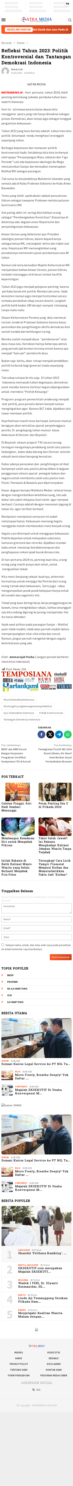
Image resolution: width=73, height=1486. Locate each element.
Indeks (18, 1352)
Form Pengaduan (19, 1375)
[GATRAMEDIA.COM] (36, 19)
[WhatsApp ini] (68, 734)
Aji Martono (15, 1002)
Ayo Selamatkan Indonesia (19, 713)
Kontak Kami (54, 1369)
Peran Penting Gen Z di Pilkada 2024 (53, 805)
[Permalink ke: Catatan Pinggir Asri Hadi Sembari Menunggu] (18, 792)
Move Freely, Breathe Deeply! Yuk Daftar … (42, 1076)
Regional (23, 1280)
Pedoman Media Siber (53, 1375)
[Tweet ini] (50, 734)
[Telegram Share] (59, 734)
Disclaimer (54, 1364)
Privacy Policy (19, 1364)
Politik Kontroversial (51, 713)
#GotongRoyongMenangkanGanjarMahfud (28, 706)
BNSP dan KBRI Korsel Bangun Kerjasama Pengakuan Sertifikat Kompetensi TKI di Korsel (16, 753)
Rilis (17, 1071)
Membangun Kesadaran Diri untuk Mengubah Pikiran (17, 842)
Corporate (21, 1086)
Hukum (5, 1061)
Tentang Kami (18, 1369)
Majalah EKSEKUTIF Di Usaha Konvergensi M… (38, 1091)
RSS (38, 1389)
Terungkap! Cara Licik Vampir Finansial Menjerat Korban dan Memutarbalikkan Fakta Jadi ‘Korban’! (55, 868)
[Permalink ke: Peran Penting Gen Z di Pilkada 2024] (55, 792)
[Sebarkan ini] (41, 734)
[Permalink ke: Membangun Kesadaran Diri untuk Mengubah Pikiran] (18, 826)
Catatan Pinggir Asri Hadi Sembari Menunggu (16, 807)
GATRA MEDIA (36, 84)
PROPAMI (12, 982)
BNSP (10, 975)
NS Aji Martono (17, 988)
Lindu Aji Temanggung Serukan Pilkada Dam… (43, 1300)
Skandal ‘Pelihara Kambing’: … (42, 1253)
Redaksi (54, 1358)
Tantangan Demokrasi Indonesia (22, 719)
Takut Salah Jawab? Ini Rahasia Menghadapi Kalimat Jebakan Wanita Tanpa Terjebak (55, 846)
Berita (22, 1265)
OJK (9, 995)
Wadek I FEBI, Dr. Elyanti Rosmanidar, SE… (38, 1285)
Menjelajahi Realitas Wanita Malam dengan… (40, 1315)
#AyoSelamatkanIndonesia (19, 699)
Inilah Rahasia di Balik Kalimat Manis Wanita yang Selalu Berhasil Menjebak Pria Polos (16, 868)
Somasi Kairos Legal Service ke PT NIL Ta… (35, 1064)
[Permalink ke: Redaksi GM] (5, 71)
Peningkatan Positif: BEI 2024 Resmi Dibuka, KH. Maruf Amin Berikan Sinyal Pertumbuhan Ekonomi (55, 753)
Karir (18, 1358)
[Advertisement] (36, 1448)
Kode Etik (53, 1352)
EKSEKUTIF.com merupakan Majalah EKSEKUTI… (40, 1270)
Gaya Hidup (24, 1250)
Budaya (22, 1310)
